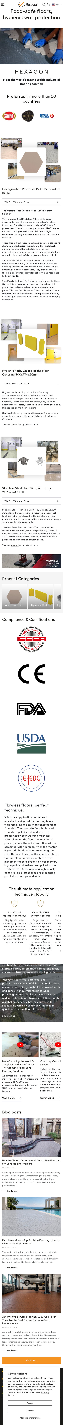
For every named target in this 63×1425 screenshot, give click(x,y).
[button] (43, 4)
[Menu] (2, 4)
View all (31, 1360)
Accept (30, 1403)
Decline (30, 1410)
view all (15, 424)
